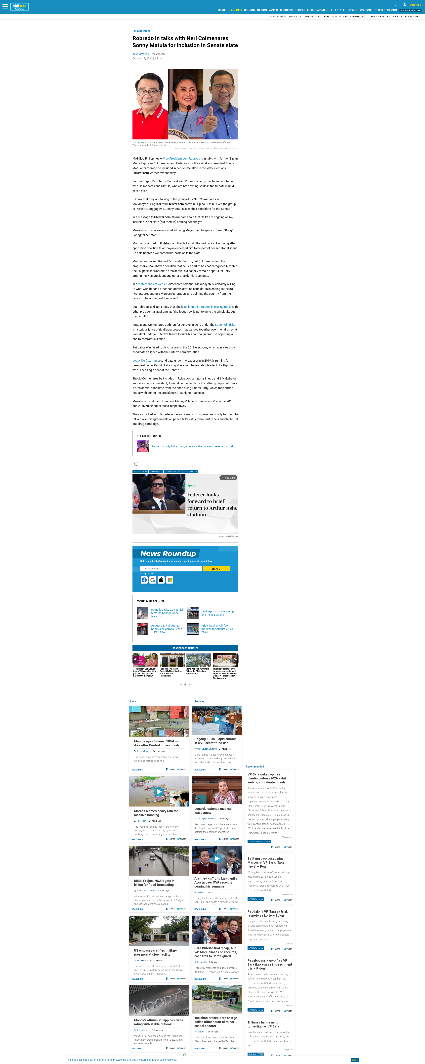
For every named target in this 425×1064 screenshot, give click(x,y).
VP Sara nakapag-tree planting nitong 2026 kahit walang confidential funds (267, 778)
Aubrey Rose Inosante (146, 891)
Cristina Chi (202, 962)
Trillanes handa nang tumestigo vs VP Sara (263, 1024)
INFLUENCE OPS (359, 16)
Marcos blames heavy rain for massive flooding (156, 813)
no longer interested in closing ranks (207, 306)
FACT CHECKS (394, 16)
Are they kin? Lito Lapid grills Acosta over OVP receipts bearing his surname (215, 882)
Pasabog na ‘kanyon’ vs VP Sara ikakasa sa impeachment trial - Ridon (270, 964)
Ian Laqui (201, 892)
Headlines (141, 31)
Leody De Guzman (144, 360)
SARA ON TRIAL (278, 16)
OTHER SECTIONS (386, 10)
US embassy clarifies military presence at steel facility (155, 952)
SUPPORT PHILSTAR (410, 10)
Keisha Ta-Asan (143, 1030)
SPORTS (300, 10)
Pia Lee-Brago (142, 960)
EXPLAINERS (377, 16)
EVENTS (352, 10)
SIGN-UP (217, 568)
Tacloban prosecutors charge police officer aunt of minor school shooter (215, 1022)
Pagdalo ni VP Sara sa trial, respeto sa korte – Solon (268, 913)
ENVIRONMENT (413, 16)
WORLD (273, 10)
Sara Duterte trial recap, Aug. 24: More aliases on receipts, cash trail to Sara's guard (215, 952)
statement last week (151, 284)
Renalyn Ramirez (144, 751)
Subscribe (415, 4)
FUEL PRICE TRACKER (336, 16)
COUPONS (366, 10)
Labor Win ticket (225, 324)
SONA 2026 (295, 16)
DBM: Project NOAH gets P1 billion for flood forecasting (155, 883)
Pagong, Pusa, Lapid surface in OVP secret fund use (215, 741)
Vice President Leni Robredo (181, 158)
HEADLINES (235, 10)
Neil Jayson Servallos (206, 818)
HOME (222, 10)
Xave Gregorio (140, 54)
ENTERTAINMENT (318, 10)
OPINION (249, 10)
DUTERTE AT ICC (312, 16)
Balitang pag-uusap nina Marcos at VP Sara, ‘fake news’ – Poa (266, 862)
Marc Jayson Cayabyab (207, 749)
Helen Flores (142, 821)
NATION (262, 10)
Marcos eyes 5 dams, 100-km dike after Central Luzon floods (157, 743)
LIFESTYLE (338, 10)
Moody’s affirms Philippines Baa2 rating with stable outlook (158, 1022)
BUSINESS (286, 10)
